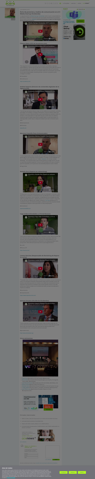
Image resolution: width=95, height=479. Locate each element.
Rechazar (73, 472)
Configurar (63, 472)
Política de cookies (11, 477)
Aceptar (82, 472)
